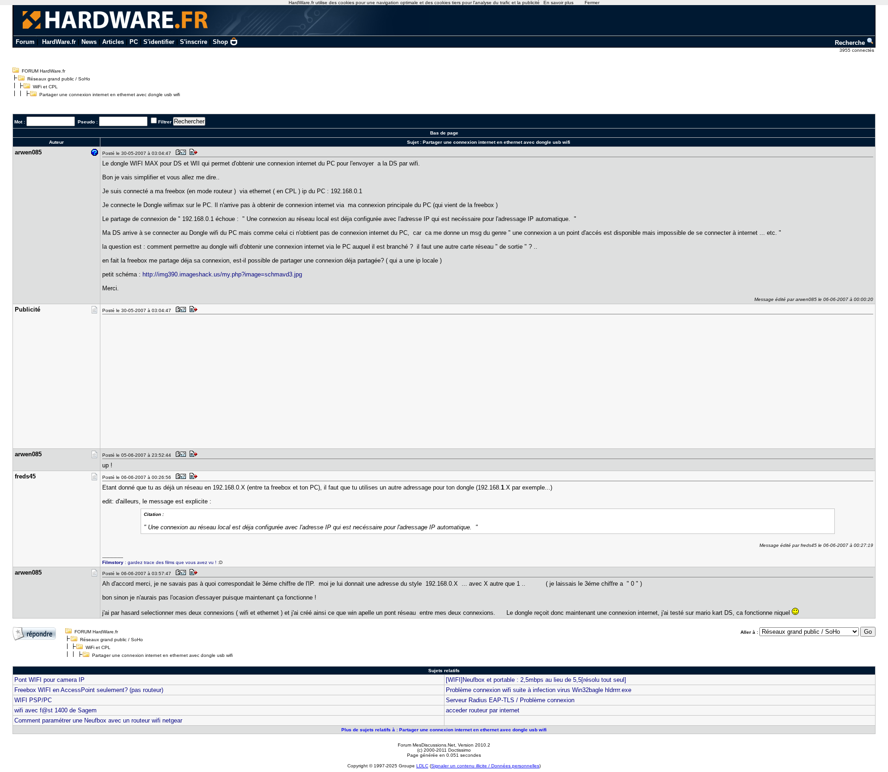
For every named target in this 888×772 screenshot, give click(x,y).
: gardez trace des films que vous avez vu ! (159, 562)
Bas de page (444, 132)
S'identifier (158, 41)
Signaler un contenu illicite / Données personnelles (485, 765)
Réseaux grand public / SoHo (58, 78)
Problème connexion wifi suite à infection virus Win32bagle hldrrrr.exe (538, 689)
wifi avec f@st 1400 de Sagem (55, 710)
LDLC (422, 765)
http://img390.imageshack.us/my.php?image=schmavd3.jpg (222, 274)
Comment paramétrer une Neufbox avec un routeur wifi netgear (98, 720)
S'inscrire (193, 41)
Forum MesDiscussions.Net (426, 744)
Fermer (592, 2)
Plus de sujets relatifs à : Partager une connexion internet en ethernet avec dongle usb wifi (444, 729)
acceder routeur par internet (482, 710)
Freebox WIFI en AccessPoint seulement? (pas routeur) (88, 689)
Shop (220, 41)
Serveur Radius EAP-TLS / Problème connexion (510, 700)
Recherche (851, 42)
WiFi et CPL (45, 86)
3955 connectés (857, 50)
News (89, 41)
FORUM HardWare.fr (43, 71)
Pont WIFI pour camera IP (49, 679)
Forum (25, 41)
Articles (113, 41)
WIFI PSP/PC (33, 700)
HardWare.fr (59, 41)
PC (134, 41)
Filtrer (165, 121)
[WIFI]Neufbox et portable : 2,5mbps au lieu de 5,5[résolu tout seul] (536, 679)
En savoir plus (558, 2)
